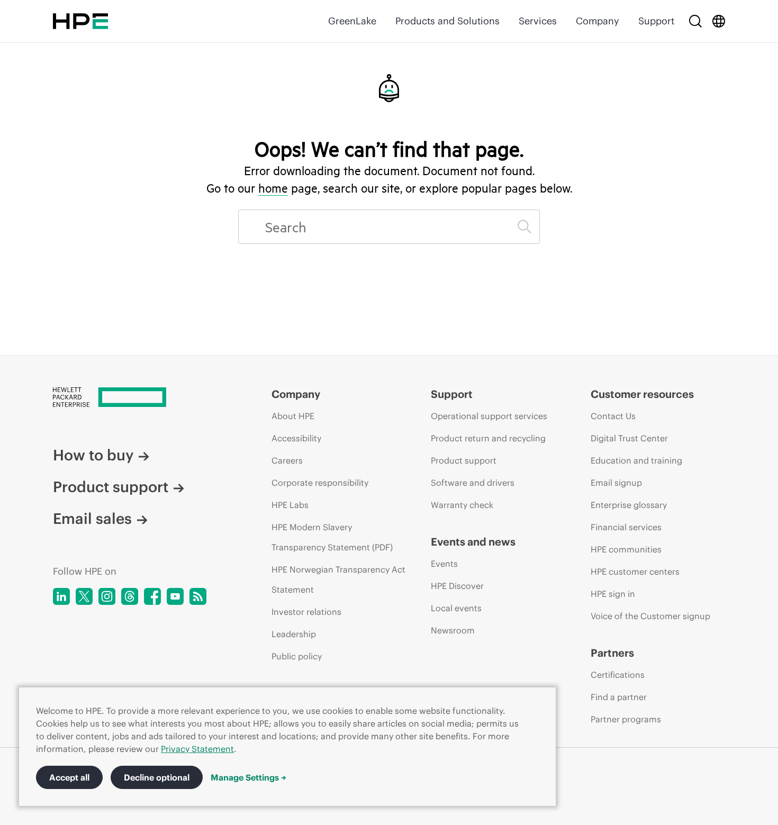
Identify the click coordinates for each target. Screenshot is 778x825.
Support (656, 21)
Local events (456, 608)
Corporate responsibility (320, 482)
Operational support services (489, 416)
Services (538, 21)
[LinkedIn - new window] (61, 596)
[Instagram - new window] (106, 596)
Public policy (297, 656)
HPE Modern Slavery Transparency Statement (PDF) (332, 537)
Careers (287, 460)
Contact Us (613, 416)
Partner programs (626, 719)
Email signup (616, 482)
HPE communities (626, 549)
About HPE (293, 416)
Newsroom (453, 630)
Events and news (473, 541)
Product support (110, 486)
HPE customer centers (635, 571)
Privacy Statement (197, 749)
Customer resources (642, 394)
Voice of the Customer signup (650, 616)
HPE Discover (457, 586)
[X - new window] (84, 596)
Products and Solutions (447, 21)
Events (444, 563)
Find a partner (619, 697)
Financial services (626, 527)
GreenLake (352, 21)
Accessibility (296, 438)
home (273, 187)
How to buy (93, 455)
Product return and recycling (488, 438)
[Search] (695, 21)
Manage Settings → (248, 777)
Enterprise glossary (629, 505)
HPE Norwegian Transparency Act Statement (338, 579)
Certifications (618, 674)
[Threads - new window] (129, 596)
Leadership (294, 634)
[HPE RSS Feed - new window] (197, 596)
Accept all (69, 777)
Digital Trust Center (629, 438)
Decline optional (156, 777)
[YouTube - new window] (175, 596)
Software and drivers (472, 482)
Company (597, 21)
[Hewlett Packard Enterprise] (80, 21)
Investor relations (306, 611)
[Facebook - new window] (152, 596)
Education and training (636, 460)
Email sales (92, 518)
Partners (612, 652)
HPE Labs (290, 505)
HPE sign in (613, 593)
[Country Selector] (718, 21)
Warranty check (462, 505)
